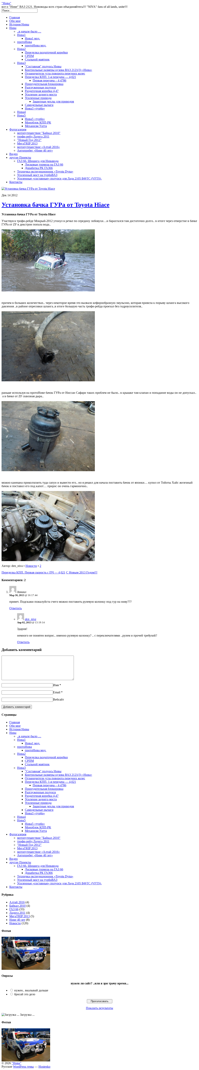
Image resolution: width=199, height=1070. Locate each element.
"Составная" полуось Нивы (43, 66)
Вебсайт (58, 699)
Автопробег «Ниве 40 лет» (35, 150)
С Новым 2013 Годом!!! (81, 572)
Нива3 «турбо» (35, 108)
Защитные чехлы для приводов (53, 101)
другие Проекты (20, 157)
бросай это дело (24, 994)
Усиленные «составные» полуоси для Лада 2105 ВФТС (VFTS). (59, 178)
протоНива (24, 42)
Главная (14, 17)
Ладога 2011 (17, 912)
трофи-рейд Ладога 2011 (33, 136)
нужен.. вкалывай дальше (31, 990)
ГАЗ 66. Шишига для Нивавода (37, 161)
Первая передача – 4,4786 (49, 80)
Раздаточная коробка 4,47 (41, 91)
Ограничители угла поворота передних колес (55, 73)
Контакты (15, 182)
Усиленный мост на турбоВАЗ (37, 175)
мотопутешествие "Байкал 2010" (38, 133)
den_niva (30, 619)
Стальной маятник (37, 59)
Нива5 (21, 115)
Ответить (15, 608)
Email (56, 692)
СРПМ (29, 56)
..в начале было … (29, 31)
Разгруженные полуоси (40, 87)
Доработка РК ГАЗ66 (39, 168)
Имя (56, 685)
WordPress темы (23, 1066)
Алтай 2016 (17, 902)
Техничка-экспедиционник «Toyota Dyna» (45, 171)
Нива (12, 28)
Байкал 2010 (17, 905)
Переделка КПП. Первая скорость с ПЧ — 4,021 (33, 572)
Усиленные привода (38, 98)
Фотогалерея (17, 129)
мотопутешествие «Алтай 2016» (38, 147)
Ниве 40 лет (17, 919)
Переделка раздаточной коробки (46, 52)
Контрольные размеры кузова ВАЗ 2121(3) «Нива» (58, 70)
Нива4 (21, 112)
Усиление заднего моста (41, 94)
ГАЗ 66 (13, 909)
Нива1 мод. (32, 38)
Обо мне (15, 21)
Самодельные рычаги (39, 105)
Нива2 (21, 49)
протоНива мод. (35, 45)
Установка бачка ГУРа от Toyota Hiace (55, 204)
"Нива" (6, 3)
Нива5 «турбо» (35, 119)
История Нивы (19, 24)
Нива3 (21, 63)
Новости (31, 565)
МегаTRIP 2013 (27, 143)
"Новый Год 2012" (29, 140)
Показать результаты (99, 1008)
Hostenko (44, 1066)
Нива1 (21, 35)
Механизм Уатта (36, 126)
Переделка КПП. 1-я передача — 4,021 (50, 77)
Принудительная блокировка (44, 84)
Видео (13, 154)
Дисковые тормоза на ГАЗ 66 (44, 164)
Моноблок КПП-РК (38, 122)
